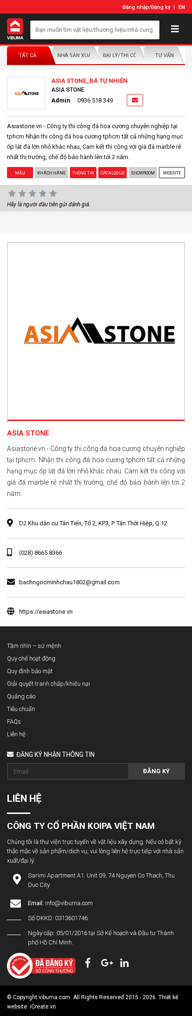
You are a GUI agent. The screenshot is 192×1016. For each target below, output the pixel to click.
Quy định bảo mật (30, 671)
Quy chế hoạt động (31, 658)
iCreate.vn (43, 1006)
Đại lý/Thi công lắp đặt (121, 55)
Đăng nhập (136, 7)
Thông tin (83, 173)
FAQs (14, 721)
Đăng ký (160, 7)
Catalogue (112, 173)
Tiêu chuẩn (21, 708)
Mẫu (20, 173)
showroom (143, 173)
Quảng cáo (21, 696)
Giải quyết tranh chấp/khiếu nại (48, 683)
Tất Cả (27, 55)
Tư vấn (164, 55)
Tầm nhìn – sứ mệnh (34, 645)
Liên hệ (16, 734)
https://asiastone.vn (46, 611)
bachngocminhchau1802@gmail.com (69, 582)
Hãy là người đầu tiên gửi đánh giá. (48, 204)
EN (181, 7)
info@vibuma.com (69, 903)
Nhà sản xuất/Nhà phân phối (75, 55)
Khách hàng (51, 173)
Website (172, 173)
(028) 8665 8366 (40, 552)
